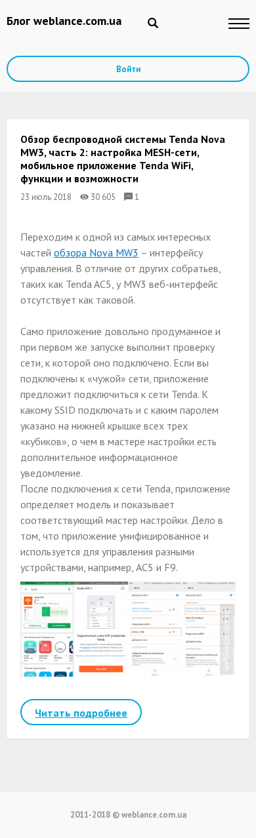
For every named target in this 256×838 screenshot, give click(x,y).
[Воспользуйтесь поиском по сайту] (153, 23)
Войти (128, 69)
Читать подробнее (81, 712)
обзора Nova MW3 (96, 252)
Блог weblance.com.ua (64, 20)
